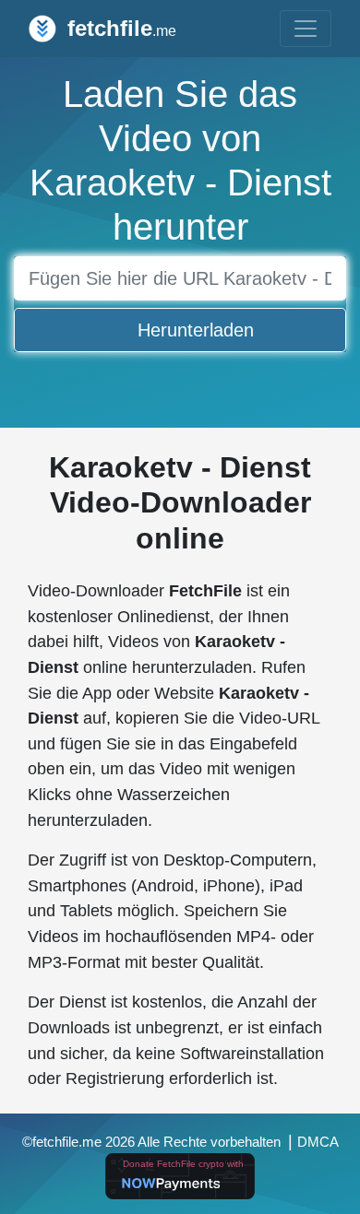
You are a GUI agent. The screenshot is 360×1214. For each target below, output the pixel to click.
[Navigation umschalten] (305, 28)
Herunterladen (196, 330)
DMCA (318, 1142)
